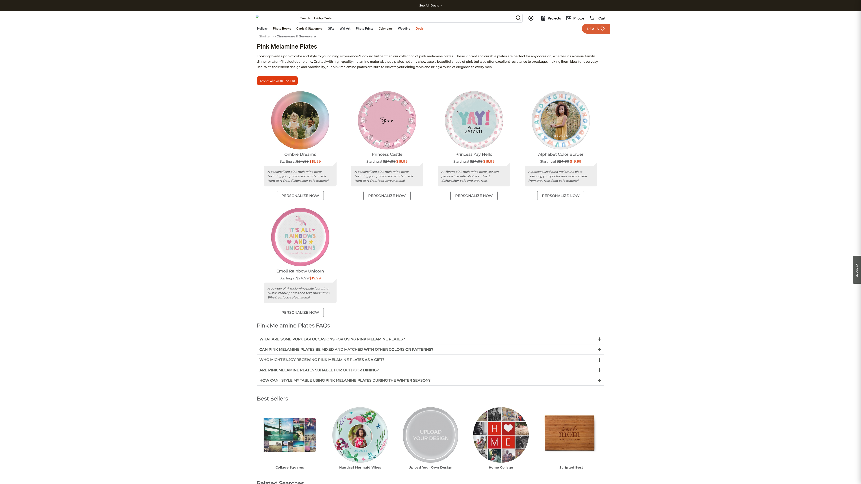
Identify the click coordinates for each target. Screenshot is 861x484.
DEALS (593, 29)
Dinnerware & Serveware (296, 36)
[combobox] (406, 18)
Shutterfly (266, 36)
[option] (266, 36)
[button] (518, 18)
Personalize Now (300, 196)
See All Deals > (430, 5)
